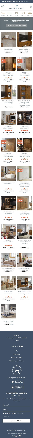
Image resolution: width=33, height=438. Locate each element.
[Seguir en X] (15, 346)
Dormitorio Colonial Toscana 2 (24, 242)
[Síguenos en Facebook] (11, 346)
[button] (2, 6)
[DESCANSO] (9, 13)
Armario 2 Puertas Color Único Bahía (24, 74)
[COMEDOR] (23, 13)
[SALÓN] (16, 13)
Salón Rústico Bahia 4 (8, 241)
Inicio (6, 20)
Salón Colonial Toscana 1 (24, 293)
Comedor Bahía (8, 293)
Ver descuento (27, 1)
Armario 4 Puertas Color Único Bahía (24, 214)
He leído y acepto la (13, 415)
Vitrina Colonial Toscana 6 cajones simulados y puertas (24, 104)
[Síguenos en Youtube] (22, 346)
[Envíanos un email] (17, 346)
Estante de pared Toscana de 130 (8, 50)
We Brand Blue (19, 430)
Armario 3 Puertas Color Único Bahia (8, 155)
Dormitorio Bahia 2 (8, 183)
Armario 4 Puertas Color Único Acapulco (24, 155)
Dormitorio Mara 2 (24, 270)
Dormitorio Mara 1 (8, 270)
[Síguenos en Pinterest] (19, 346)
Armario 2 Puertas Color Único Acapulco (8, 74)
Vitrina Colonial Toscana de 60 (8, 103)
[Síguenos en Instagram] (13, 346)
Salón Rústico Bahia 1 (8, 128)
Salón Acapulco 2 (24, 128)
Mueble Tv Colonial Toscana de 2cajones (24, 50)
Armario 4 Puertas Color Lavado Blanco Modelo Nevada (24, 185)
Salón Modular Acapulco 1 (8, 214)
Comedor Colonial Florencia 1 (8, 322)
